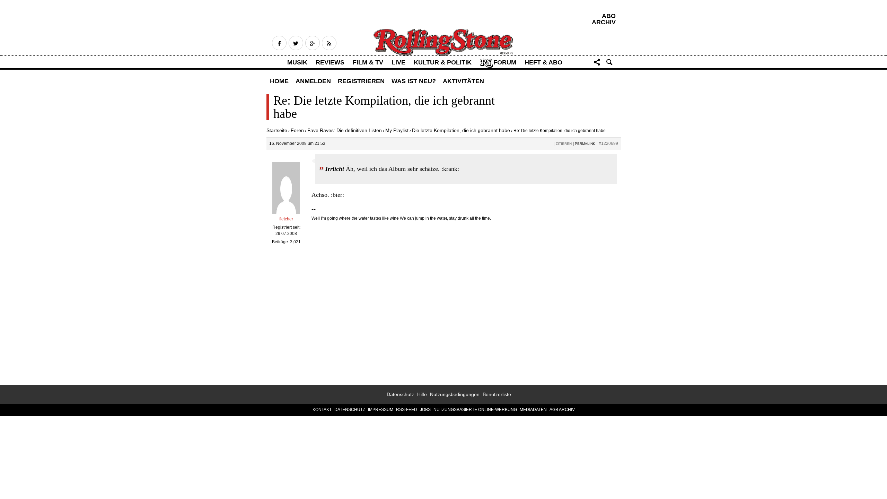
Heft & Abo (543, 62)
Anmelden (313, 81)
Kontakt (322, 409)
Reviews (330, 62)
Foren (297, 130)
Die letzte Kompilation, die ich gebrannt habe (461, 130)
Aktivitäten (463, 81)
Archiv (604, 22)
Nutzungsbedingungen (455, 394)
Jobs (425, 409)
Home (279, 81)
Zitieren (564, 144)
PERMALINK (585, 144)
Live (398, 62)
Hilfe (422, 394)
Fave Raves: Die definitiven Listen (344, 130)
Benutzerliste (497, 394)
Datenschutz (400, 394)
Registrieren (361, 81)
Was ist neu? (414, 81)
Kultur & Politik (443, 62)
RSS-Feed (406, 409)
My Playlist (397, 130)
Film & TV (368, 62)
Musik (297, 62)
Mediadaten (533, 409)
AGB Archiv (562, 409)
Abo (609, 16)
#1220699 (608, 143)
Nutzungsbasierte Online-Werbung (475, 409)
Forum (504, 62)
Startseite (276, 130)
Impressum (380, 409)
